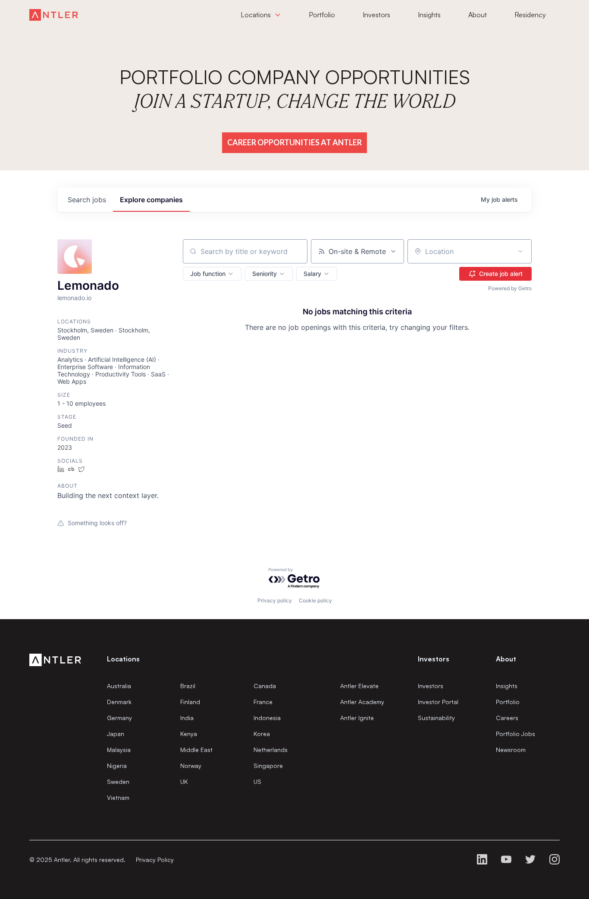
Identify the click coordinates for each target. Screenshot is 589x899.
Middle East (196, 749)
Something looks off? (97, 522)
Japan (115, 733)
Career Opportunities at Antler (294, 142)
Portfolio (508, 701)
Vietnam (118, 797)
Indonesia (267, 717)
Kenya (188, 733)
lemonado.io (74, 297)
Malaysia (119, 749)
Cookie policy (315, 600)
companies (151, 199)
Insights (506, 685)
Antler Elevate (359, 685)
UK (184, 781)
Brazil (187, 685)
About (506, 659)
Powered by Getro (510, 288)
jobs (87, 199)
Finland (190, 701)
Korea (262, 733)
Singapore (268, 765)
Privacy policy (274, 600)
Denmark (119, 701)
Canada (265, 685)
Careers (507, 717)
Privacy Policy (155, 859)
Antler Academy (362, 701)
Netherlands (271, 749)
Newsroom (511, 749)
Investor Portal (438, 701)
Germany (119, 717)
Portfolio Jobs (515, 733)
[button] (212, 274)
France (263, 701)
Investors (430, 685)
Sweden (118, 781)
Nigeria (117, 765)
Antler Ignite (357, 717)
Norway (190, 765)
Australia (119, 685)
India (187, 717)
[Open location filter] (520, 251)
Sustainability (436, 717)
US (257, 781)
